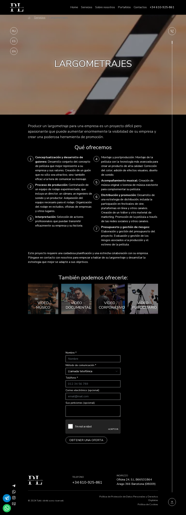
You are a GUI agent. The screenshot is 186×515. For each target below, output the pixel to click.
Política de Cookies (148, 504)
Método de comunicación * (81, 365)
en (14, 51)
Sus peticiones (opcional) (80, 403)
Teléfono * (72, 377)
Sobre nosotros (105, 7)
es (14, 41)
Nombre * (71, 352)
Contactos (140, 7)
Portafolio (124, 7)
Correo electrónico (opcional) (82, 390)
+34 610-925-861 (162, 7)
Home (74, 7)
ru (14, 31)
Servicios (86, 7)
